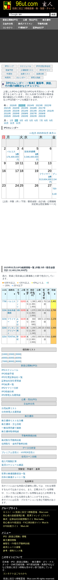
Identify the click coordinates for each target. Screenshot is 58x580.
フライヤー (44, 174)
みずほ (18, 322)
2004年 (16, 116)
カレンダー (21, 77)
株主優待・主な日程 (11, 424)
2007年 (33, 113)
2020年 (16, 108)
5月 (31, 120)
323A (4, 319)
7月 (41, 120)
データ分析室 (29, 448)
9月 (51, 120)
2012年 (42, 111)
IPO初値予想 (8, 373)
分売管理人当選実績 (11, 412)
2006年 (42, 113)
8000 (11, 361)
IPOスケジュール (10, 370)
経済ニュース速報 (11, 547)
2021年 (7, 108)
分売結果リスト (9, 408)
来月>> (52, 133)
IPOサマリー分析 (10, 388)
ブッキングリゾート (11, 330)
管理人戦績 (35, 77)
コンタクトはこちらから (15, 573)
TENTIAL (11, 337)
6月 (36, 120)
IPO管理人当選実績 (11, 395)
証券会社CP (38, 27)
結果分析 (40, 74)
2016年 (7, 111)
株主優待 (47, 20)
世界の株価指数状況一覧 (13, 473)
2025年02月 (43, 133)
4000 (4, 358)
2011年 (50, 111)
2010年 (7, 113)
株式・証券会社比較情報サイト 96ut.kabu (23, 519)
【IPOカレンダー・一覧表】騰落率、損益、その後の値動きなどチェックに (29, 84)
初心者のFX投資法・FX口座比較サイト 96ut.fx (25, 522)
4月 (26, 120)
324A (4, 328)
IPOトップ (9, 66)
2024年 (30, 105)
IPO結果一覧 (8, 384)
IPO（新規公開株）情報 (14, 536)
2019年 (24, 108)
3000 (18, 354)
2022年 (48, 105)
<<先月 (32, 133)
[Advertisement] (29, 46)
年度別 (9, 74)
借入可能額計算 (9, 461)
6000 (18, 358)
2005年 (7, 116)
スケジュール (25, 66)
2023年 (39, 105)
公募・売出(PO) (30, 20)
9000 (18, 361)
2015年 (16, 111)
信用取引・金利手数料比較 (15, 443)
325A (4, 337)
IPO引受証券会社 (43, 66)
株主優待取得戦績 (10, 431)
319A (4, 310)
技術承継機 (29, 151)
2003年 (24, 116)
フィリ (18, 304)
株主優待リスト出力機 (12, 420)
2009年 (16, 113)
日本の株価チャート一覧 (13, 477)
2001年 (42, 116)
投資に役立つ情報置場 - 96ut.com (31, 512)
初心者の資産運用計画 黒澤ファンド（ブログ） (27, 515)
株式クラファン (25, 24)
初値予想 (9, 70)
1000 (4, 354)
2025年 (22, 105)
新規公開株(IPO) (10, 20)
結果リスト (25, 74)
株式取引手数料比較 (11, 440)
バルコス (11, 151)
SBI (18, 310)
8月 (46, 120)
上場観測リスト (27, 70)
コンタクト (8, 27)
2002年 (33, 116)
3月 (21, 120)
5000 (11, 358)
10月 (6, 123)
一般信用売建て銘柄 (11, 428)
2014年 (24, 111)
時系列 (8, 77)
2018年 (33, 108)
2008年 (24, 113)
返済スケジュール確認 (12, 465)
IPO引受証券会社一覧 (12, 377)
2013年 (33, 111)
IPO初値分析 (8, 391)
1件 (17, 154)
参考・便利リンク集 (13, 551)
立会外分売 (8, 24)
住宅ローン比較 (29, 456)
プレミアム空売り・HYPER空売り (18, 452)
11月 (12, 123)
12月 (18, 123)
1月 (11, 120)
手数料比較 (43, 24)
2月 (16, 120)
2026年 (13, 105)
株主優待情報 (9, 540)
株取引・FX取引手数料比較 (16, 543)
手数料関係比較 (29, 435)
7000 (4, 361)
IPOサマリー (45, 70)
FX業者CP (23, 27)
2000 (11, 354)
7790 (4, 301)
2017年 (42, 108)
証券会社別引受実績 (11, 381)
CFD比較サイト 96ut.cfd (15, 526)
